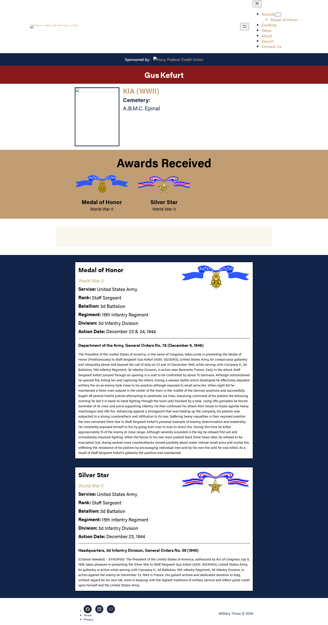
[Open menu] (244, 26)
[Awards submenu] (278, 14)
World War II (101, 209)
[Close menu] (257, 3)
